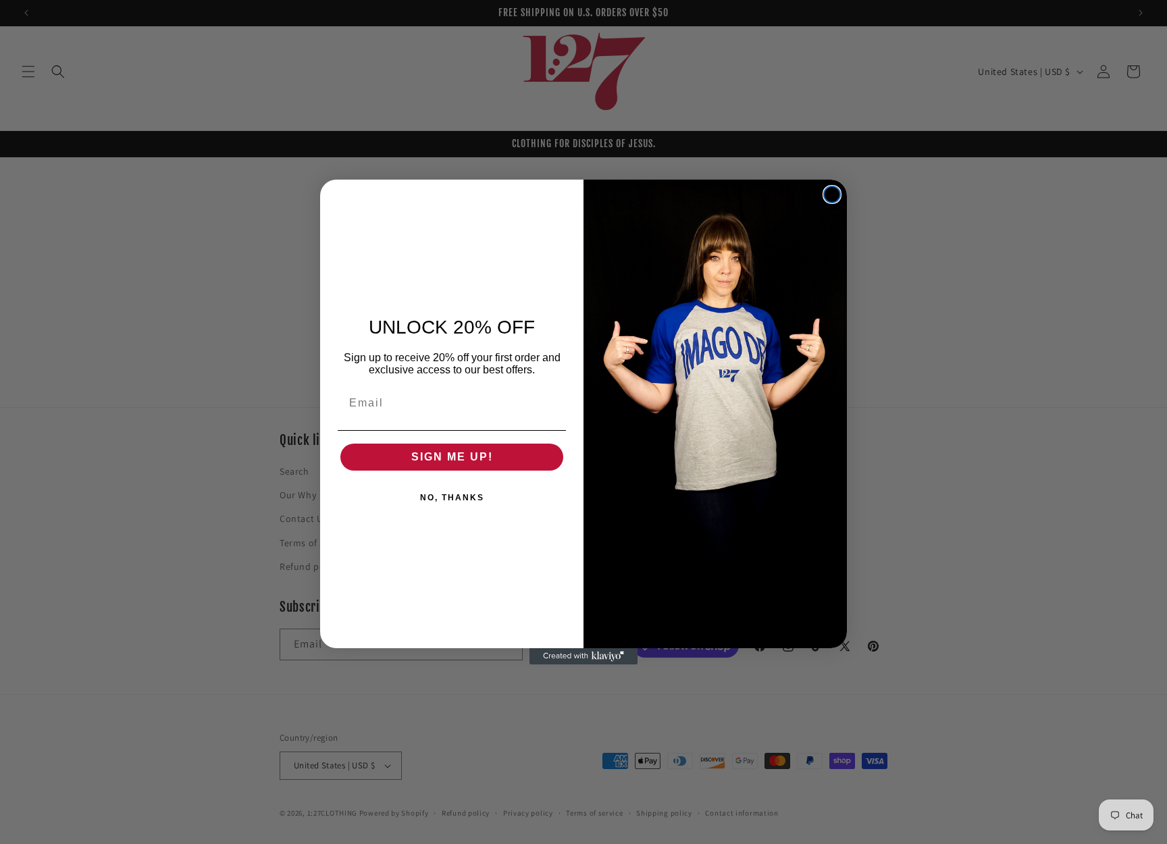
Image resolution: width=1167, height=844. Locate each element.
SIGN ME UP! (452, 457)
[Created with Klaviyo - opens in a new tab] (583, 656)
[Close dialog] (832, 194)
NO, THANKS (452, 497)
